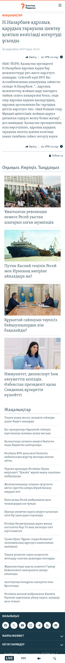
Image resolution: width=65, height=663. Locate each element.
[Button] (31, 57)
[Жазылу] (55, 625)
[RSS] (47, 625)
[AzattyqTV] (39, 658)
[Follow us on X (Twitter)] (13, 625)
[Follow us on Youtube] (22, 625)
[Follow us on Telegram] (39, 625)
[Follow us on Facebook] (5, 625)
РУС (23, 658)
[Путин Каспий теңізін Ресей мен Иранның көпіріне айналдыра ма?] (32, 245)
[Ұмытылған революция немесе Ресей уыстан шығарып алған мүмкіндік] (32, 191)
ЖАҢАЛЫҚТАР (12, 15)
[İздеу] (54, 658)
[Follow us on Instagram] (30, 625)
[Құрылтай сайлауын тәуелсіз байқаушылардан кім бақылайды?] (32, 300)
